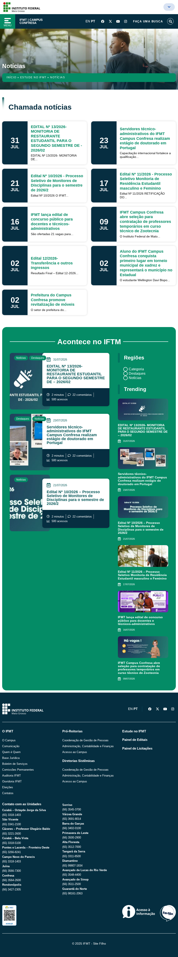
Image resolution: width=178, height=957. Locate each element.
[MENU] (7, 20)
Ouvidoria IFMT (12, 781)
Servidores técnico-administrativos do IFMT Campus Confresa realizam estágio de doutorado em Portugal (72, 435)
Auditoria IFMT (11, 775)
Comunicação (10, 746)
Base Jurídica (11, 758)
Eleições (7, 787)
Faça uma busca (148, 21)
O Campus (9, 740)
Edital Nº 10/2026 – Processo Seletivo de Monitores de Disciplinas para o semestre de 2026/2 (75, 498)
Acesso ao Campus (74, 752)
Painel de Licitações (137, 748)
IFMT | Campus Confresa (31, 21)
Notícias (21, 357)
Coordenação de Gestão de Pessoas (85, 740)
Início (11, 77)
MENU (8, 25)
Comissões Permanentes (18, 769)
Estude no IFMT (33, 77)
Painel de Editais (134, 740)
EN (88, 21)
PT (93, 21)
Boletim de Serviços (15, 763)
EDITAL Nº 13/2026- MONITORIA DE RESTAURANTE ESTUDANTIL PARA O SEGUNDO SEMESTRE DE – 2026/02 (76, 374)
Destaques (37, 357)
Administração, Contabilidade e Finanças (88, 746)
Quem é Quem (11, 752)
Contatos (7, 793)
